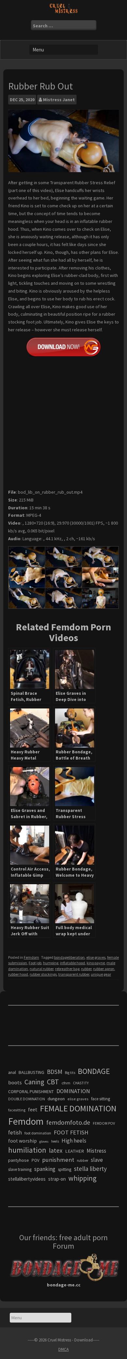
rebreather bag (67, 968)
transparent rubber (73, 974)
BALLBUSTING (31, 1072)
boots (15, 1082)
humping (50, 962)
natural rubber (41, 968)
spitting (64, 1169)
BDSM (54, 1072)
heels (55, 1141)
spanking (44, 1169)
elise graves (96, 957)
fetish (15, 1132)
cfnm (66, 1082)
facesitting (16, 1110)
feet (32, 1109)
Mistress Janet (59, 100)
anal (12, 1072)
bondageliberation (69, 957)
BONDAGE (94, 1071)
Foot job (35, 962)
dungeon (56, 1099)
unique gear (101, 974)
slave (97, 1159)
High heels (74, 1140)
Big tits (70, 1072)
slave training (20, 1169)
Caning (34, 1082)
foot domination (37, 1133)
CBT (53, 1081)
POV (35, 1160)
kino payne (96, 962)
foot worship (22, 1141)
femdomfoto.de (68, 1122)
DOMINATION (73, 1091)
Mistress (96, 1150)
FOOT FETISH (71, 1132)
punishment (58, 1159)
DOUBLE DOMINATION (26, 1099)
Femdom (31, 957)
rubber (86, 968)
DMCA (63, 1349)
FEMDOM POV (104, 1123)
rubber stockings (43, 974)
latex (56, 1150)
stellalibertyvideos (27, 1179)
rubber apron (103, 968)
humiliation (27, 1150)
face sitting (100, 1099)
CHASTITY (81, 1083)
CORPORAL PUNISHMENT (31, 1091)
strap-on (57, 1179)
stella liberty (90, 1169)
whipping (82, 1178)
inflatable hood (72, 962)
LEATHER (74, 1151)
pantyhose (18, 1160)
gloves (44, 1141)
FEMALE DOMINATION (78, 1108)
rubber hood (18, 974)
